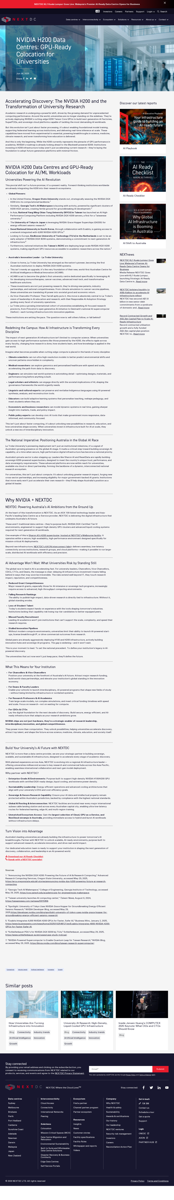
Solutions (46, 1124)
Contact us (144, 1108)
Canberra (12, 1125)
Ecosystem (79, 1099)
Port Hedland (14, 1121)
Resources (79, 1120)
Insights (77, 1124)
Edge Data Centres (50, 1162)
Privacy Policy (131, 1075)
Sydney (11, 1103)
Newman (12, 1138)
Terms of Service (145, 1075)
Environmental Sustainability (55, 1144)
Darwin (11, 1143)
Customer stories (81, 1133)
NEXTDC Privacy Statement (69, 1073)
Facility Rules (79, 1142)
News (76, 1129)
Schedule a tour (146, 1112)
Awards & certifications (117, 1116)
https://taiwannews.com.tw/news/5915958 (26, 901)
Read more (141, 281)
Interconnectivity (50, 1099)
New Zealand (14, 1156)
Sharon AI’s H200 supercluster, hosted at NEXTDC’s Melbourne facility (65, 535)
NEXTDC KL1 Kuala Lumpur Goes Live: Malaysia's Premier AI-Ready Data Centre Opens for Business (87, 4)
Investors (110, 1138)
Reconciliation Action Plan (119, 1147)
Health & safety (113, 1108)
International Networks (52, 1112)
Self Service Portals (50, 1166)
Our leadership (113, 1125)
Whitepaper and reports (85, 1146)
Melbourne (13, 1108)
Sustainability (113, 1112)
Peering (44, 1116)
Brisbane (12, 1112)
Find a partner (80, 1103)
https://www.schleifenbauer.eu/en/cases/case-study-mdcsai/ (36, 935)
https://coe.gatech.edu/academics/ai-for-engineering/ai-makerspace (54, 893)
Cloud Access (47, 1103)
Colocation (46, 1129)
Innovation (51, 969)
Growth (60, 969)
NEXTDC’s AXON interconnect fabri (52, 547)
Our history (111, 1121)
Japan (11, 1151)
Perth (11, 1116)
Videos (76, 1150)
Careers (110, 1143)
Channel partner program (85, 1108)
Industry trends (22, 969)
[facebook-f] (143, 1087)
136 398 (145, 1104)
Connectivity (10, 969)
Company (111, 1099)
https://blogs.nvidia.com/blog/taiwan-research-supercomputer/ (62, 943)
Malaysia (12, 1147)
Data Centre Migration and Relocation (53, 1138)
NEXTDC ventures (115, 1129)
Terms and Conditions (158, 1181)
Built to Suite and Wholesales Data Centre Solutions (55, 1149)
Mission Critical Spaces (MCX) (55, 1133)
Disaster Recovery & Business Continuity (55, 1156)
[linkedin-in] (159, 1087)
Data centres (15, 1099)
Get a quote (144, 1117)
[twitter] (151, 1087)
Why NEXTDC (113, 1103)
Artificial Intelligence (37, 969)
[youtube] (167, 1087)
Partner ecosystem (82, 1112)
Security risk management (118, 1134)
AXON (142, 1138)
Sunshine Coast (15, 1129)
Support (143, 1121)
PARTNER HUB (146, 1142)
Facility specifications (84, 1137)
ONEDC (142, 1134)
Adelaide (12, 1134)
